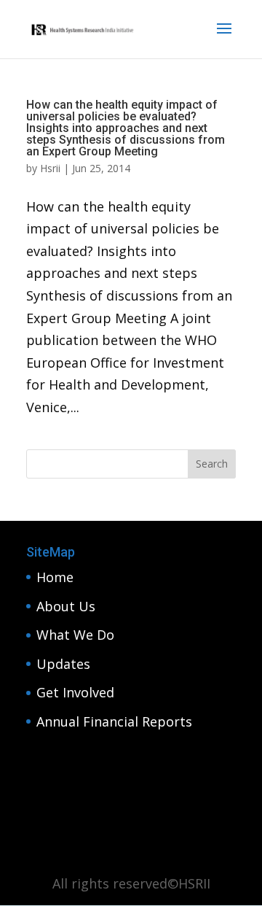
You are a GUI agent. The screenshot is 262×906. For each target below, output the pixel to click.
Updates (63, 664)
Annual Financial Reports (114, 721)
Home (55, 577)
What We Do (75, 634)
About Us (65, 606)
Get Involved (75, 692)
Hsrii (50, 168)
